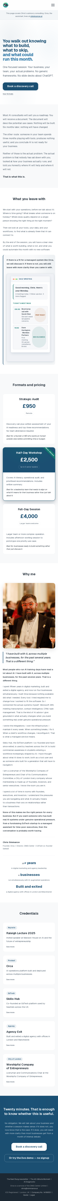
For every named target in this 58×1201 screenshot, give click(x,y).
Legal (32, 1195)
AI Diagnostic (29, 1182)
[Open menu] (53, 5)
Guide (25, 1195)
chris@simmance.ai (29, 1188)
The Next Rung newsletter (17, 1179)
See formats (8, 94)
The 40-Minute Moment (40, 1179)
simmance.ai (36, 16)
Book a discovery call (20, 86)
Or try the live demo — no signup (29, 1157)
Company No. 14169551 (41, 1192)
